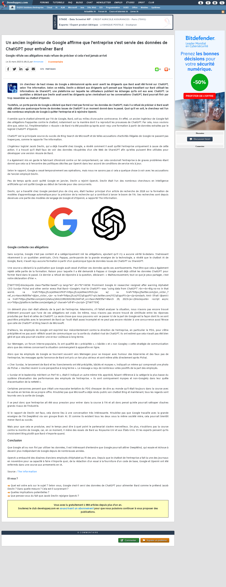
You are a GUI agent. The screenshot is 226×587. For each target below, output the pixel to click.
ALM (63, 7)
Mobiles (144, 7)
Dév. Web (91, 7)
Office (134, 7)
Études (130, 2)
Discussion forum (201, 139)
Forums (44, 2)
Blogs (79, 2)
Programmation (113, 7)
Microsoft (72, 7)
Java (82, 7)
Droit (141, 2)
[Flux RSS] (223, 12)
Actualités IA (90, 11)
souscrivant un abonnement (77, 508)
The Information (27, 471)
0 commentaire (55, 62)
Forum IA (102, 11)
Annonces (38, 62)
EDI (101, 7)
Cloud (49, 7)
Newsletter (103, 2)
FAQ (70, 2)
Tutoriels (58, 2)
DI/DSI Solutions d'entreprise (30, 7)
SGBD (126, 7)
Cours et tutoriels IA (118, 11)
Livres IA (134, 11)
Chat (89, 2)
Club (151, 2)
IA (56, 7)
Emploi (118, 2)
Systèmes (155, 7)
